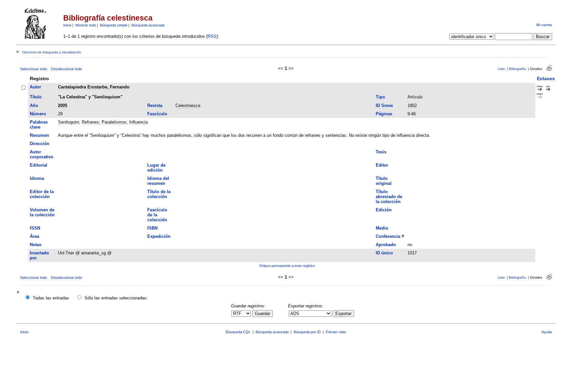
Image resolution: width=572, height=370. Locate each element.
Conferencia (388, 236)
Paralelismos (114, 122)
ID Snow (384, 105)
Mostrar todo (85, 25)
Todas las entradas (51, 297)
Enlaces (546, 78)
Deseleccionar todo (66, 69)
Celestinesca (187, 105)
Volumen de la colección (42, 212)
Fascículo (157, 113)
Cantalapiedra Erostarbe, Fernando (93, 86)
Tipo (380, 96)
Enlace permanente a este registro (287, 266)
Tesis (381, 151)
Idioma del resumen (158, 181)
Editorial (38, 165)
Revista (154, 105)
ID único (384, 252)
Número (38, 113)
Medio (382, 228)
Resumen (39, 135)
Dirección (39, 143)
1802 (412, 105)
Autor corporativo (41, 154)
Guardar (262, 313)
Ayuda (547, 332)
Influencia (138, 122)
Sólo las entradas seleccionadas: (116, 297)
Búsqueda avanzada (148, 25)
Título (36, 96)
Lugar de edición (156, 168)
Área (34, 236)
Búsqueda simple (113, 25)
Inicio (67, 25)
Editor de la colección (42, 194)
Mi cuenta (544, 25)
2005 (62, 105)
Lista (501, 69)
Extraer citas (336, 332)
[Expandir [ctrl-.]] (19, 293)
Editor (382, 165)
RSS (212, 36)
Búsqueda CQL (238, 332)
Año (34, 105)
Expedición (158, 236)
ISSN (35, 228)
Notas (35, 244)
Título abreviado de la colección (389, 196)
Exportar (343, 313)
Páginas (384, 113)
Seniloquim (68, 122)
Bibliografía (517, 69)
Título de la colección (158, 194)
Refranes (90, 122)
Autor (35, 86)
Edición (384, 209)
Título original (384, 181)
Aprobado (386, 244)
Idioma (37, 178)
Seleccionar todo (33, 69)
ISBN (152, 228)
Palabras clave (39, 125)
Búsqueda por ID (307, 332)
